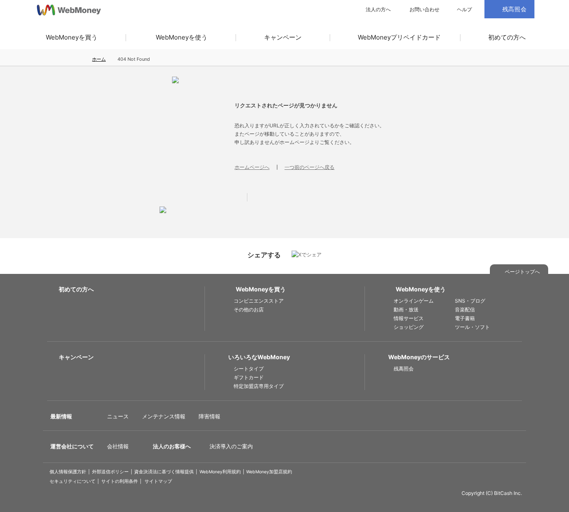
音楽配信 (465, 309)
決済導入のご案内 (231, 446)
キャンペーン (283, 37)
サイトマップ (158, 481)
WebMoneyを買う (71, 37)
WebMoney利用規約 (220, 472)
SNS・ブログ (470, 301)
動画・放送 (406, 309)
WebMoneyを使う (181, 37)
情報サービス (409, 318)
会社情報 (118, 446)
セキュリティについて (72, 481)
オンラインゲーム (414, 301)
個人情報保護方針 (68, 472)
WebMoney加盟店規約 (269, 472)
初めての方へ (507, 37)
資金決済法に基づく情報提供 (164, 472)
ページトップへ (522, 271)
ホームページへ (252, 167)
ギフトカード (249, 377)
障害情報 (209, 416)
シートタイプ (249, 368)
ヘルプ (464, 9)
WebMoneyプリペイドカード (399, 37)
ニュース (118, 416)
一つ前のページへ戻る (309, 167)
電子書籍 (465, 318)
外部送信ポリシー (110, 472)
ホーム (99, 59)
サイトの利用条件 (119, 481)
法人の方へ (378, 9)
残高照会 (404, 368)
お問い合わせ (424, 9)
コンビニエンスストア (259, 301)
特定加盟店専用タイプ (259, 386)
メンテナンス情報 (163, 416)
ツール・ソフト (472, 327)
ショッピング (409, 327)
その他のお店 (249, 309)
